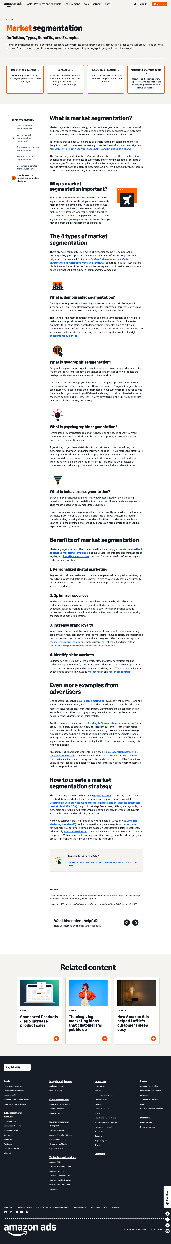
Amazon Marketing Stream (60, 1135)
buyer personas (102, 795)
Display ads (8, 1135)
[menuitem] (17, 1135)
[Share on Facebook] (167, 1213)
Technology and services (62, 1157)
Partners (96, 3)
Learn (107, 3)
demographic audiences (63, 335)
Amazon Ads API (56, 1171)
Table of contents (23, 120)
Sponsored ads (10, 1121)
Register (159, 4)
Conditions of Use (24, 1207)
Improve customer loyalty (15, 1104)
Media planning (55, 1090)
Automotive (100, 1086)
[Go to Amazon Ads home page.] (30, 1229)
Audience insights (56, 1086)
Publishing (99, 1131)
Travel (97, 1145)
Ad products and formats (13, 1114)
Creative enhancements (59, 1104)
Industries (100, 1081)
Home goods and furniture (106, 1122)
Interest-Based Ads (61, 1207)
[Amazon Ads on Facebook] (27, 1212)
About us (8, 1207)
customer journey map (71, 219)
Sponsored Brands (11, 1130)
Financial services (102, 1109)
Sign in (143, 3)
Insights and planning (60, 1081)
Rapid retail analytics (58, 1148)
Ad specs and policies (149, 1099)
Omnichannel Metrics (58, 1144)
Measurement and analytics (59, 1123)
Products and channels (47, 3)
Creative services (56, 1109)
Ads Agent (53, 1189)
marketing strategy (79, 197)
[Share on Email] (167, 1231)
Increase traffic (10, 1095)
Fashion (98, 1104)
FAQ (142, 1104)
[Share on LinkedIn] (167, 1225)
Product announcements (150, 1090)
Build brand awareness (13, 1086)
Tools (85, 3)
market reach (95, 671)
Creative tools (55, 1113)
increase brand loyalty (67, 641)
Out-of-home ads (11, 1148)
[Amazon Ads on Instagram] (16, 1212)
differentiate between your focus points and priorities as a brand (93, 148)
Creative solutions (59, 1099)
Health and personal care (105, 1118)
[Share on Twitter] (167, 1219)
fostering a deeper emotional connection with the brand (82, 645)
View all (7, 1153)
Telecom (98, 1136)
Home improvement (103, 1127)
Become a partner (147, 1127)
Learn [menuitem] (143, 1081)
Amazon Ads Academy (149, 1086)
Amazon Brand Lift (57, 1130)
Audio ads (8, 1144)
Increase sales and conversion (16, 1099)
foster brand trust (119, 671)
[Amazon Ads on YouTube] (21, 1212)
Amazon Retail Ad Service (60, 1180)
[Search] (135, 4)
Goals (29, 3)
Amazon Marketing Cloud (60, 1166)
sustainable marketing (91, 700)
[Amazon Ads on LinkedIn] (5, 1212)
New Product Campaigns (59, 1184)
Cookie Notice (80, 1207)
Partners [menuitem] (145, 1117)
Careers (115, 1207)
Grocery (98, 1113)
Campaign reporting (57, 1139)
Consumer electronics (104, 1095)
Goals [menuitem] (7, 1081)
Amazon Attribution (75, 831)
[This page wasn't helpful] (127, 923)
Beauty (98, 1090)
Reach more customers (14, 1090)
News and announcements (151, 1109)
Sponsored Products (12, 1126)
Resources (144, 1095)
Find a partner (146, 1122)
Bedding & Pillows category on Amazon (111, 723)
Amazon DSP (54, 1162)
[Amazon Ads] (11, 4)
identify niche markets (76, 556)
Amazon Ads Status (99, 1207)
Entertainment (101, 1099)
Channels (100, 1153)
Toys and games (102, 1140)
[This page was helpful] (135, 923)
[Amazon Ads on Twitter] (11, 1212)
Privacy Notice (42, 1207)
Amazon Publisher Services (60, 1175)
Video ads (8, 1139)
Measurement (71, 3)
